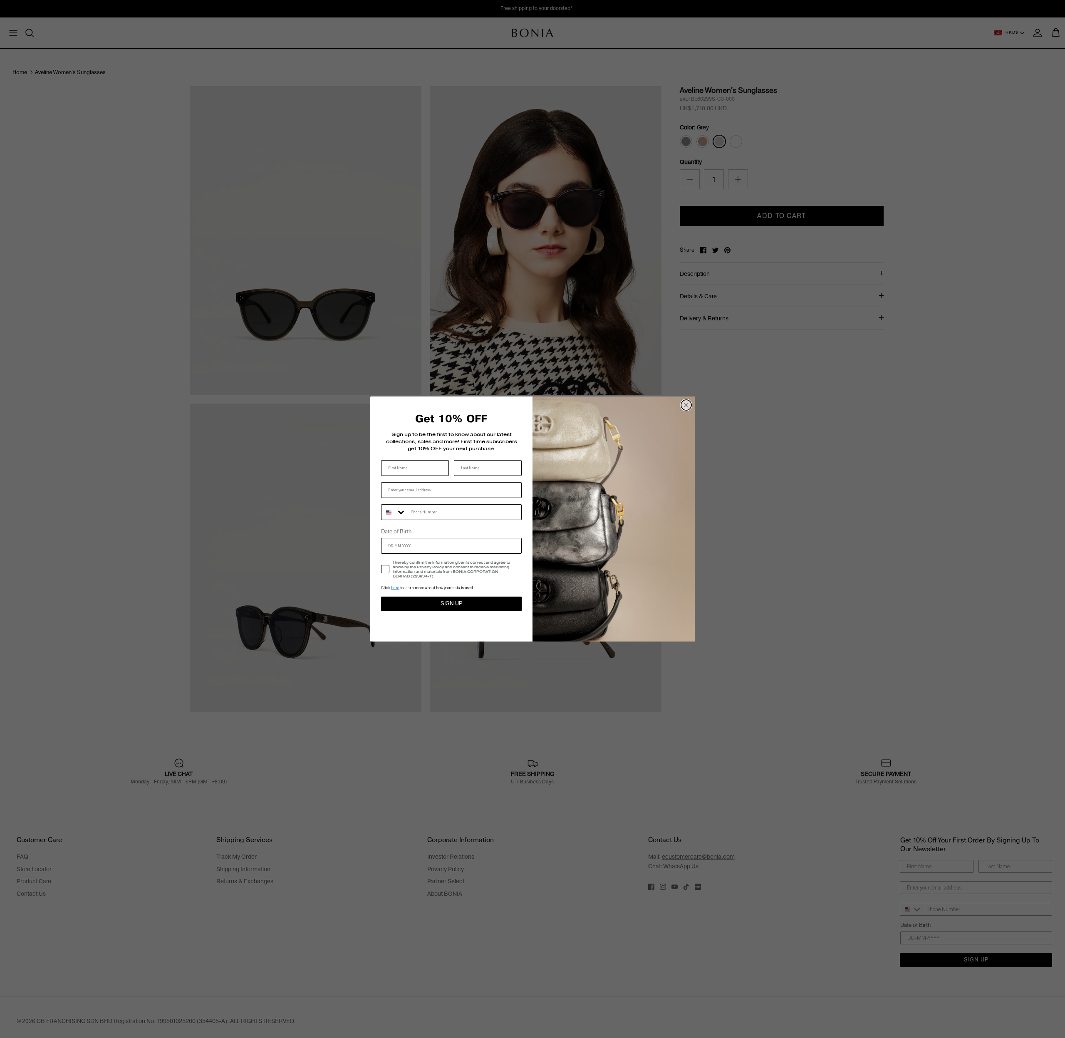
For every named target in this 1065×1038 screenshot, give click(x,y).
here (395, 587)
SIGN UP (451, 603)
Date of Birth (396, 531)
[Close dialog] (686, 405)
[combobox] (393, 512)
